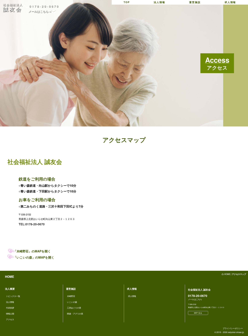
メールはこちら (195, 299)
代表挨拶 (10, 307)
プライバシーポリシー (233, 328)
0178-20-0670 (44, 6)
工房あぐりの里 (74, 307)
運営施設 (194, 2)
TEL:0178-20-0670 (32, 224)
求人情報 (230, 2)
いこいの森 (72, 302)
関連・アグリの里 (75, 313)
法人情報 (159, 2)
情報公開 (10, 313)
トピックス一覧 (13, 296)
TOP (127, 2)
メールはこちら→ (39, 11)
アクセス (10, 319)
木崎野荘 (71, 296)
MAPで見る (198, 313)
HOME (9, 276)
